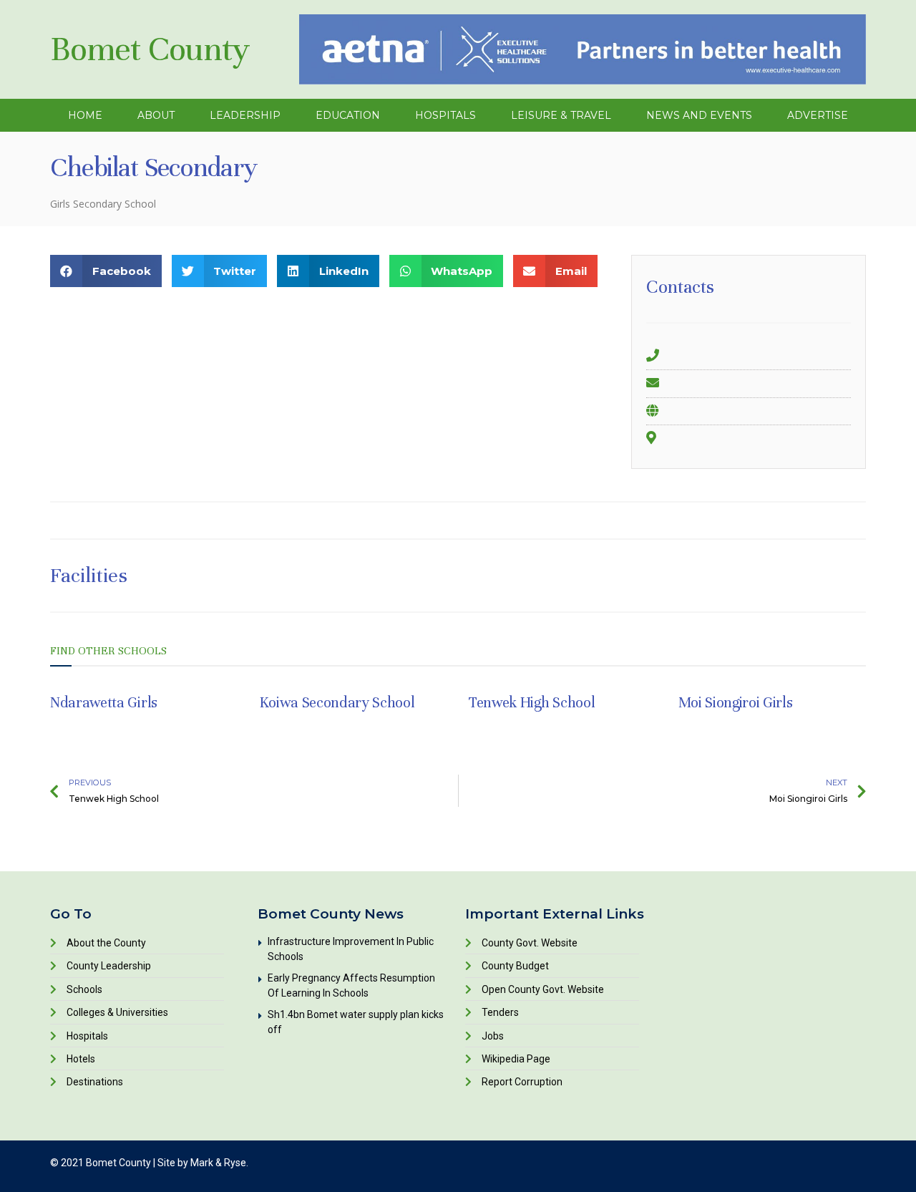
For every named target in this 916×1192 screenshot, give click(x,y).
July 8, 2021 (79, 723)
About (156, 115)
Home (85, 115)
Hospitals (445, 115)
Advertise (817, 115)
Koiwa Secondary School (337, 703)
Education (348, 115)
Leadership (245, 115)
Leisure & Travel (561, 115)
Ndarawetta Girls (103, 703)
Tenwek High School (532, 703)
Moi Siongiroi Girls (735, 703)
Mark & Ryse (218, 1162)
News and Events (699, 115)
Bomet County (150, 49)
